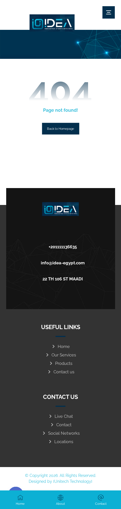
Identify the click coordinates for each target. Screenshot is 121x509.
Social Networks (64, 433)
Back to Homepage (60, 129)
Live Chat (64, 416)
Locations (63, 441)
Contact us (63, 371)
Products (63, 363)
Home (64, 346)
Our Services (63, 355)
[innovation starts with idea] (52, 23)
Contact (63, 424)
